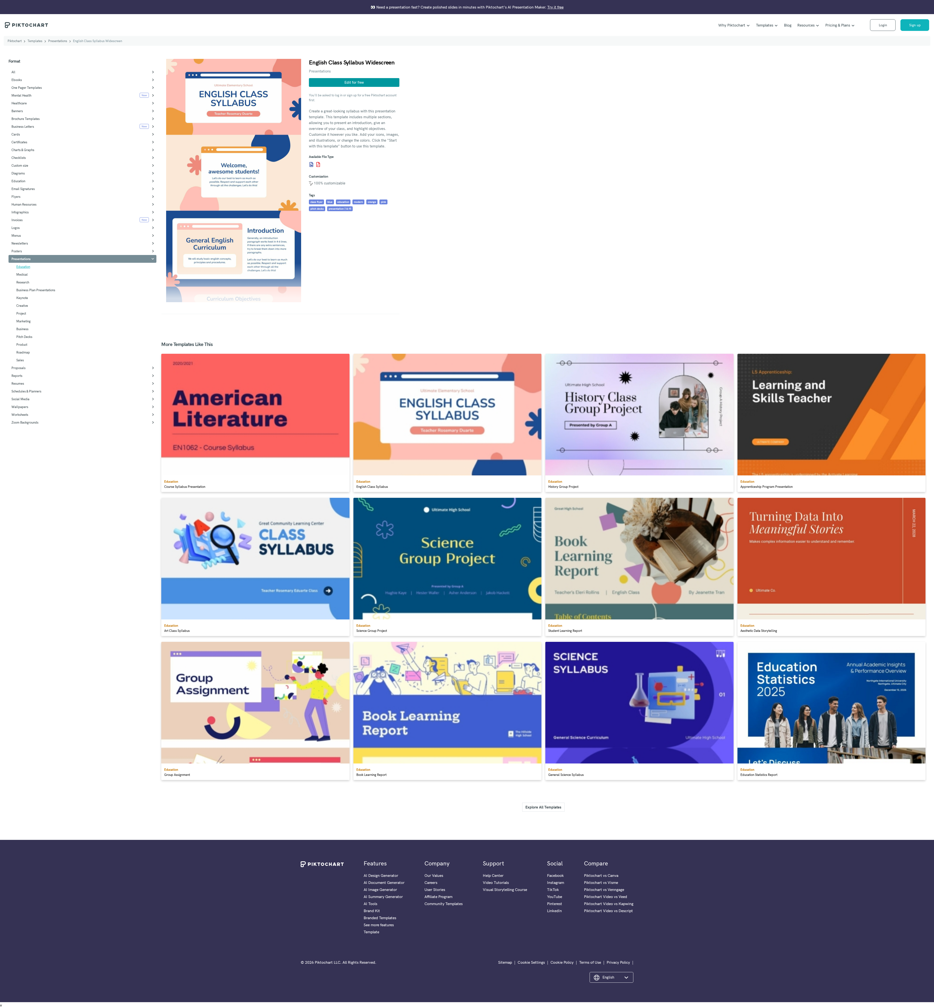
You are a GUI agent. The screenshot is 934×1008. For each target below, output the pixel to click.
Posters (16, 251)
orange (372, 202)
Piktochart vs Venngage (604, 889)
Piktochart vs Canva (601, 875)
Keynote (22, 298)
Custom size (19, 165)
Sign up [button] (915, 25)
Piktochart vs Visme (601, 882)
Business (22, 329)
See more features (379, 924)
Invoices (17, 220)
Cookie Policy (562, 962)
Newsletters (19, 243)
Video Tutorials (496, 882)
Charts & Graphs (22, 150)
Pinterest (554, 903)
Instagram (555, 882)
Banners (17, 111)
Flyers (15, 197)
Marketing (23, 321)
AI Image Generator (380, 889)
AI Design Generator (381, 875)
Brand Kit (372, 910)
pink (383, 202)
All (13, 72)
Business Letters (22, 126)
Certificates (19, 142)
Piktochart (15, 41)
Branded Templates (380, 917)
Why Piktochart (731, 25)
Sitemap (505, 962)
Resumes (17, 383)
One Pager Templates (26, 88)
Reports (16, 376)
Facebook (555, 875)
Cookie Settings (531, 962)
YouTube (554, 896)
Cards (15, 134)
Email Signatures (23, 189)
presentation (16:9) (340, 208)
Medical (22, 274)
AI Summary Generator (383, 896)
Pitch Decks (24, 337)
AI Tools (370, 903)
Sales (20, 360)
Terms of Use (590, 962)
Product (21, 344)
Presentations (57, 41)
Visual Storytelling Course (505, 889)
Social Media (20, 399)
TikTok (553, 889)
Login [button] (883, 25)
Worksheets (19, 415)
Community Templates (443, 903)
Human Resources (23, 204)
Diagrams (18, 173)
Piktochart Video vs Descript (608, 910)
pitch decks (317, 208)
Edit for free (354, 82)
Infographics (20, 212)
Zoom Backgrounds (24, 422)
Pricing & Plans (837, 25)
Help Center (493, 875)
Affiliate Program (438, 896)
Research (22, 282)
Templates (764, 25)
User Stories (434, 889)
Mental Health (21, 95)
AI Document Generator (384, 882)
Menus (16, 235)
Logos (15, 228)
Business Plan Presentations (35, 290)
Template (371, 931)
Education (18, 181)
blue (329, 202)
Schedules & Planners (26, 391)
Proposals (18, 368)
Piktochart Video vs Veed (605, 896)
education (343, 202)
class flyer (316, 202)
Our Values (433, 875)
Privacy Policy (618, 962)
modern (358, 202)
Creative (22, 306)
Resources (806, 25)
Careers (430, 882)
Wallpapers (19, 407)
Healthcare (19, 103)
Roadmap (23, 352)
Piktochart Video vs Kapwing (608, 903)
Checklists (18, 158)
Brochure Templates (25, 119)
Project (21, 313)
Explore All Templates (543, 807)
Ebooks (16, 80)
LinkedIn (554, 910)
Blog (787, 25)
